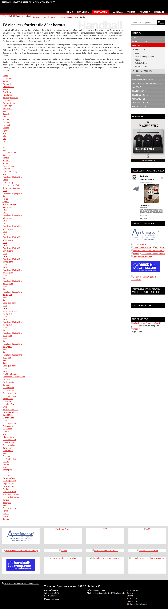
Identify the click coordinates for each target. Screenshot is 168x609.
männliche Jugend (10, 204)
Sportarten (100, 12)
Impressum (132, 598)
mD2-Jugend (8, 262)
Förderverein (8, 382)
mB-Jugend (7, 218)
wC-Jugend (7, 324)
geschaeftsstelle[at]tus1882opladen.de (108, 593)
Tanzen (154, 3)
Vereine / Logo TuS (11, 185)
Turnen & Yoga (149, 3)
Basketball (121, 3)
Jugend (6, 130)
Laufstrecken (8, 442)
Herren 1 (6, 119)
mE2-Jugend (8, 283)
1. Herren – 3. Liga (66, 17)
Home (69, 12)
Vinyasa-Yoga (8, 486)
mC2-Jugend (8, 240)
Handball (125, 3)
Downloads (7, 401)
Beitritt (6, 89)
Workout (6, 489)
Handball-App (8, 404)
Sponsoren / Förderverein (14, 376)
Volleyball (159, 3)
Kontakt (159, 12)
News (76, 17)
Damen (6, 127)
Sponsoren (7, 155)
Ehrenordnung (9, 103)
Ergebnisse (7, 428)
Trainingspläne (9, 445)
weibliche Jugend (10, 311)
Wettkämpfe (8, 426)
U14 (4, 141)
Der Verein (83, 12)
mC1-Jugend (8, 229)
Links (5, 407)
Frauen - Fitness (9, 491)
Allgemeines (8, 398)
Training (6, 475)
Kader (5, 179)
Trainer (6, 472)
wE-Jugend (7, 346)
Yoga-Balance (8, 483)
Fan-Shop (7, 92)
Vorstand (7, 84)
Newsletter (7, 95)
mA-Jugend (7, 207)
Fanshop (145, 12)
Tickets (131, 12)
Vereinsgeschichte (10, 97)
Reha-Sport (140, 3)
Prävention (7, 100)
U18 (4, 136)
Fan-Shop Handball (11, 374)
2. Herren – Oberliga (11, 188)
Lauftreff (135, 3)
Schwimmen (145, 3)
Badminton (164, 3)
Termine (6, 122)
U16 (4, 138)
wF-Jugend (7, 357)
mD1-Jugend (8, 251)
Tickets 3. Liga (8, 166)
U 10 (5, 147)
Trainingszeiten (9, 152)
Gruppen (6, 456)
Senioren (54, 17)
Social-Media (8, 415)
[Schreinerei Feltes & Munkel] (152, 253)
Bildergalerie (8, 470)
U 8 (4, 149)
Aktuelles (6, 117)
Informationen (9, 437)
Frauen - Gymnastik (11, 494)
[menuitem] (121, 3)
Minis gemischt (9, 303)
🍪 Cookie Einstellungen (137, 604)
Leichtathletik (130, 3)
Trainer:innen (8, 387)
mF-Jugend (7, 294)
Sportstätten (8, 86)
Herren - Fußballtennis (12, 497)
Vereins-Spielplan (10, 409)
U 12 (5, 144)
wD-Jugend (7, 335)
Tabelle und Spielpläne (12, 177)
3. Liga (5, 163)
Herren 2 (6, 125)
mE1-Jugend (8, 272)
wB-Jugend (7, 314)
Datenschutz (132, 601)
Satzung (6, 81)
